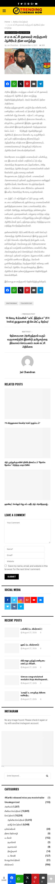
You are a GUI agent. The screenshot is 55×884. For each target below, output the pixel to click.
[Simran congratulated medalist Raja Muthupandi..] (12, 680)
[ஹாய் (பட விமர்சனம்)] (12, 648)
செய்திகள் (9, 815)
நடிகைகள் (12, 847)
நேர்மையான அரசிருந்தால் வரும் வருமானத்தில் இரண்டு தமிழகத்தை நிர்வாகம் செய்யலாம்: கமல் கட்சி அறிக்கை (27, 341)
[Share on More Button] (51, 879)
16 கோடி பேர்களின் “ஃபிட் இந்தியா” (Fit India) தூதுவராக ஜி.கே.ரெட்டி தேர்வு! (28, 320)
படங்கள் (8, 838)
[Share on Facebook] (7, 84)
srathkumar (11, 303)
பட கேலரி (12, 856)
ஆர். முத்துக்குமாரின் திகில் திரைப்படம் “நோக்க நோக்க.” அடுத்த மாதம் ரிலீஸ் (25, 464)
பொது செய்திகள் (12, 860)
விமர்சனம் (9, 864)
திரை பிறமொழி (11, 833)
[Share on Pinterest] (27, 84)
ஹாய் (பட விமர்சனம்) (30, 645)
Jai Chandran (12, 45)
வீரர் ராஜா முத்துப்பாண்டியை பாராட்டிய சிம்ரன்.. (33, 662)
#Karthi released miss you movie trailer (24, 797)
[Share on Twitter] (21, 84)
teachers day (26, 303)
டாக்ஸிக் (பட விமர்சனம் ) (31, 629)
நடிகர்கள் (12, 842)
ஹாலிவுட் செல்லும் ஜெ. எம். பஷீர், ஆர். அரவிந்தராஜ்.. (26, 504)
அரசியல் (8, 806)
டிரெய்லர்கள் (10, 829)
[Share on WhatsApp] (14, 84)
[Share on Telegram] (40, 84)
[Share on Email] (34, 84)
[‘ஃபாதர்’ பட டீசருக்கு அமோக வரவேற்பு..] (12, 696)
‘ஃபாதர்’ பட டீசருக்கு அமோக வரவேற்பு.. (33, 694)
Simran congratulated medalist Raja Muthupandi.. (34, 678)
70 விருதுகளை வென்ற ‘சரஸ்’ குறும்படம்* (22, 423)
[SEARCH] (47, 776)
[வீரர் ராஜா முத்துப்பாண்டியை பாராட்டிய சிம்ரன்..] (12, 664)
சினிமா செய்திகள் (11, 32)
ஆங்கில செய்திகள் (16, 820)
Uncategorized (12, 802)
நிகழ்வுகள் (12, 851)
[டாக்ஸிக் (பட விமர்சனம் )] (12, 632)
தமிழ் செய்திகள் (24, 32)
